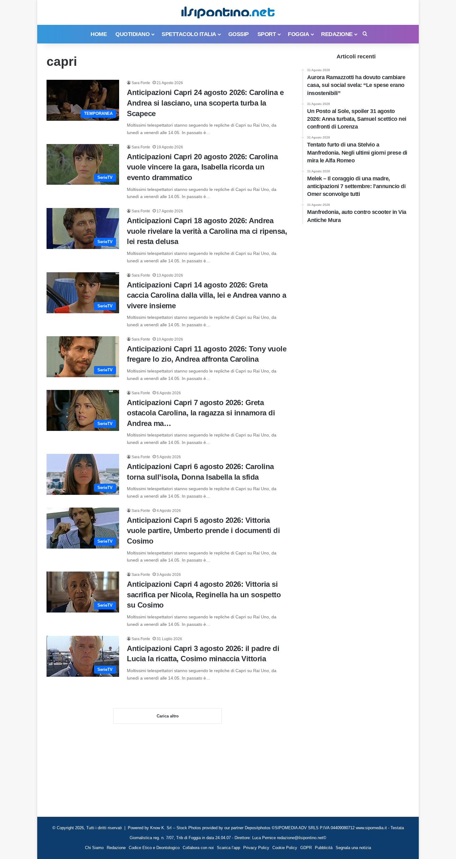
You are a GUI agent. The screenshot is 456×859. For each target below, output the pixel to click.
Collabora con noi (198, 847)
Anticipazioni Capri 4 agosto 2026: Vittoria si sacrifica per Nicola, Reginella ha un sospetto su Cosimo (204, 594)
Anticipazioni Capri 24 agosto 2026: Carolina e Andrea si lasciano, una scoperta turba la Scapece (205, 102)
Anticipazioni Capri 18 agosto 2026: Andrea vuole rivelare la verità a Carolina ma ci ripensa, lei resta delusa (207, 231)
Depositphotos (258, 827)
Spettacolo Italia (189, 34)
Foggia (298, 34)
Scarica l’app (228, 847)
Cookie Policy (284, 847)
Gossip (238, 34)
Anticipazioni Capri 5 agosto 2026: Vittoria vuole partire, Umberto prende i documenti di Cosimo (203, 530)
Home (99, 34)
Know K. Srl (161, 827)
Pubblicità (324, 847)
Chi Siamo (94, 847)
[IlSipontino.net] (228, 12)
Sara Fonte (141, 83)
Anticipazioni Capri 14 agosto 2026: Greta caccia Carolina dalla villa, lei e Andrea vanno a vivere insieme (206, 295)
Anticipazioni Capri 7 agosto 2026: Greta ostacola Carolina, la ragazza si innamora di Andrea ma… (201, 412)
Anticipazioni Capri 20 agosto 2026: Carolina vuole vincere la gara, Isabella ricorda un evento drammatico (202, 167)
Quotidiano (132, 34)
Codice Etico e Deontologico (154, 847)
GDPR (306, 847)
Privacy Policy (256, 847)
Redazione (337, 34)
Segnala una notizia (353, 847)
